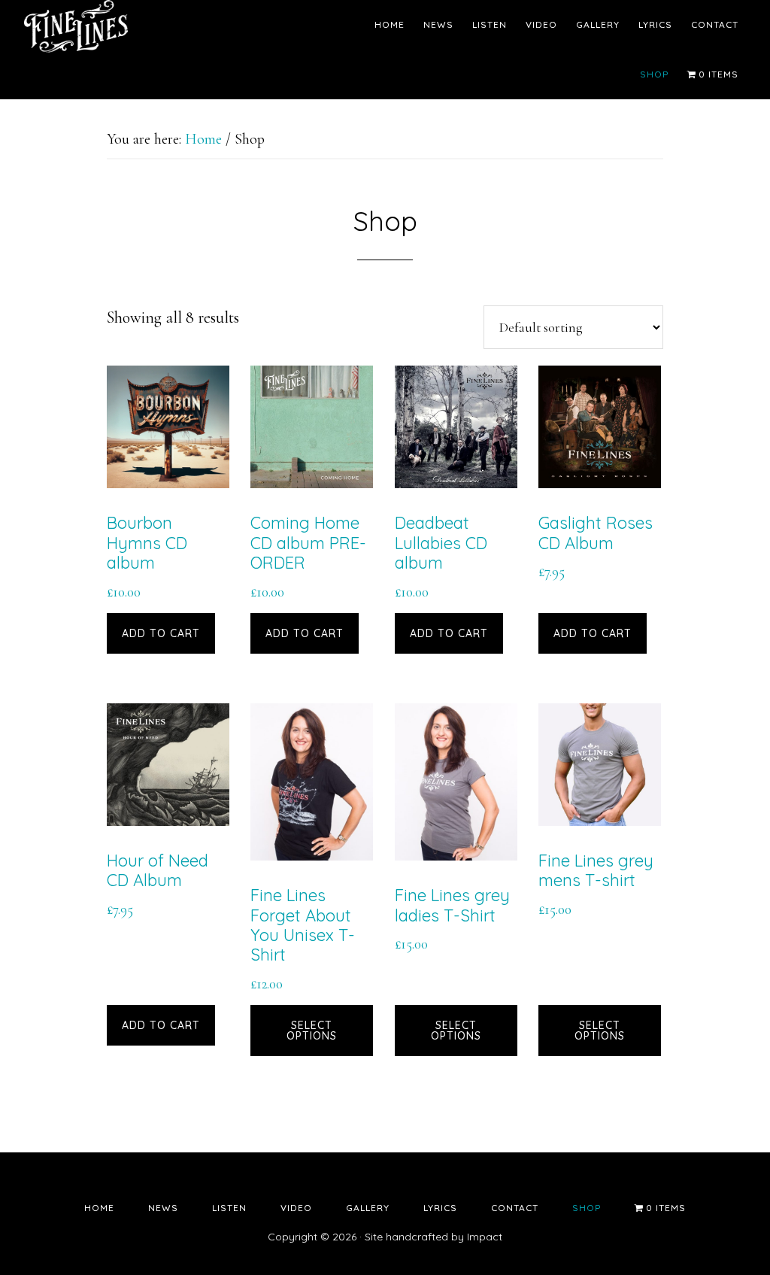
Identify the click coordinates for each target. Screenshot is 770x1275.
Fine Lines (159, 26)
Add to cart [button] (161, 633)
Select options (311, 1030)
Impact (484, 1236)
